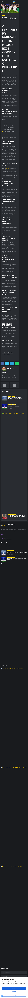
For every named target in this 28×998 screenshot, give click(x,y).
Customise (14, 991)
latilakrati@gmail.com (8, 535)
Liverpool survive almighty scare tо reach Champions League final (16, 516)
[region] (14, 987)
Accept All (14, 988)
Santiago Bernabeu (6, 354)
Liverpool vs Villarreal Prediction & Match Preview (15, 407)
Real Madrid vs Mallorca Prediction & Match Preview (15, 398)
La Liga (7, 168)
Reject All (14, 995)
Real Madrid (10, 352)
